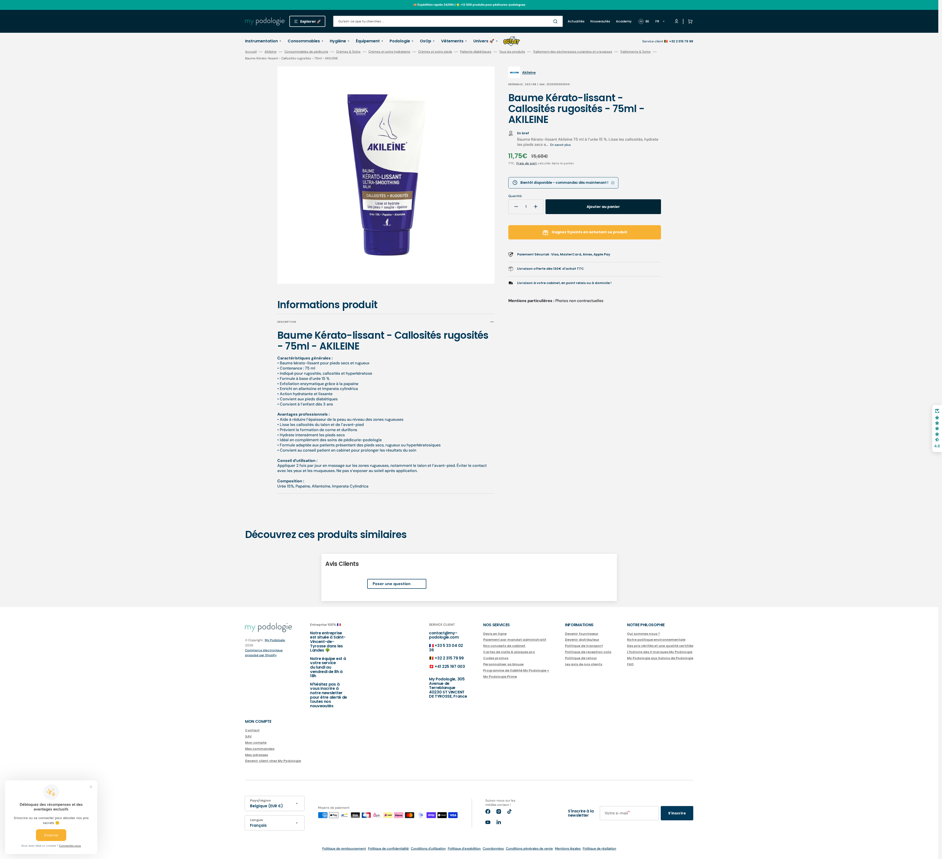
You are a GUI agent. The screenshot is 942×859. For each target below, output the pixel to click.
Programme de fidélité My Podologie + (516, 670)
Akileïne (270, 52)
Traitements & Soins (635, 52)
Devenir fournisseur (581, 634)
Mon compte (255, 742)
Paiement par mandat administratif (514, 639)
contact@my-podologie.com (444, 635)
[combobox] (448, 21)
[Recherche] (556, 21)
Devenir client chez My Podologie (273, 760)
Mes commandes (259, 748)
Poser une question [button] (392, 583)
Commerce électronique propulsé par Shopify (264, 652)
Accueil (251, 52)
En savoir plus (560, 145)
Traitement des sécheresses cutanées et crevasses (572, 52)
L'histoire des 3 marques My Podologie (659, 652)
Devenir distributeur (582, 639)
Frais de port (526, 163)
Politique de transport (584, 645)
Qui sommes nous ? (643, 634)
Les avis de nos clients (583, 664)
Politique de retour (581, 658)
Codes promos (495, 658)
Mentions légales (568, 848)
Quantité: (515, 196)
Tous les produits (512, 52)
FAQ (630, 664)
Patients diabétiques (475, 52)
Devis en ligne (495, 634)
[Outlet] (511, 41)
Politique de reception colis (588, 652)
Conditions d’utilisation (428, 848)
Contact (252, 730)
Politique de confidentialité (388, 848)
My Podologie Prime (500, 676)
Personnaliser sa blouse (503, 664)
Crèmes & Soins (348, 52)
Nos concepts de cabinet (504, 645)
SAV (248, 736)
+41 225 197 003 (450, 666)
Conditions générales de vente (529, 848)
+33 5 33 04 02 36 (446, 648)
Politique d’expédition (464, 848)
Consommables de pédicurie (306, 52)
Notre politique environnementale (656, 639)
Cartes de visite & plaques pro (509, 652)
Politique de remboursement (344, 848)
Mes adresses (256, 755)
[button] (689, 21)
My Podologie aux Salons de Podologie (660, 658)
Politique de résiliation (599, 848)
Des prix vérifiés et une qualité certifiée (660, 645)
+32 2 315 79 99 (449, 658)
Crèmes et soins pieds (435, 52)
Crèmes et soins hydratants (389, 52)
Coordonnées (493, 848)
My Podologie (275, 640)
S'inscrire (677, 813)
